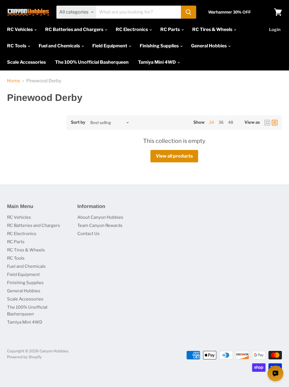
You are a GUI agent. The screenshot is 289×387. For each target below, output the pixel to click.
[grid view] (267, 122)
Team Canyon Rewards (99, 225)
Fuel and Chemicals (60, 45)
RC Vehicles (20, 29)
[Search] (188, 12)
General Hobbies (209, 45)
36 (221, 122)
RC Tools (17, 45)
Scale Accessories (26, 62)
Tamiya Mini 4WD (157, 62)
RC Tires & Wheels (212, 29)
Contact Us (88, 233)
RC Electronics (132, 29)
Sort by (78, 122)
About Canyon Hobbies (100, 217)
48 (230, 122)
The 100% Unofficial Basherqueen (92, 62)
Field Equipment (110, 45)
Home (13, 80)
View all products (174, 156)
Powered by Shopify (24, 357)
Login (275, 29)
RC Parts (170, 29)
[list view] (274, 122)
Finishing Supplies (159, 45)
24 (211, 122)
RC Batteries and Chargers (74, 29)
